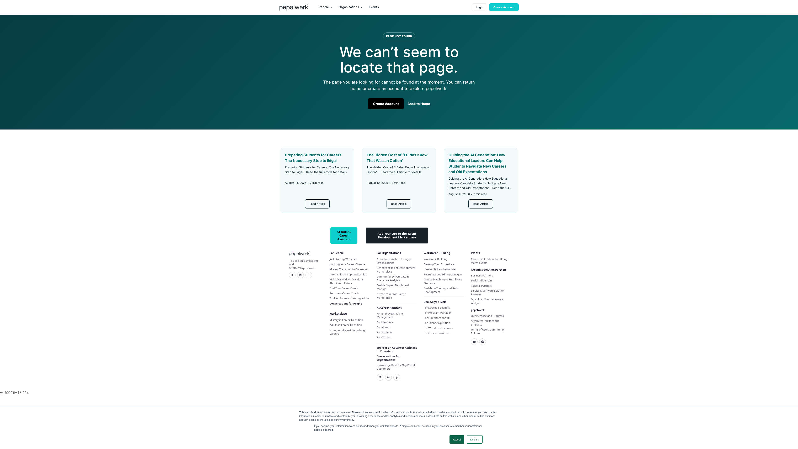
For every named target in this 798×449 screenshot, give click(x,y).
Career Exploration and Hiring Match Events (489, 261)
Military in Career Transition (346, 320)
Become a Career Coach (344, 293)
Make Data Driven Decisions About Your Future (346, 281)
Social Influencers (482, 280)
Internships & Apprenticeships (348, 274)
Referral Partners (481, 285)
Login (479, 7)
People (324, 7)
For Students (385, 332)
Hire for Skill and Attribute (440, 269)
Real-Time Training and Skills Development (441, 290)
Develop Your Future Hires (440, 264)
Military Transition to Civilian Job (349, 269)
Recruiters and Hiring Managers (443, 274)
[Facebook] (308, 275)
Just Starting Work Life (343, 259)
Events (374, 7)
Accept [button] (457, 439)
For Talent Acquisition (437, 323)
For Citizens (384, 337)
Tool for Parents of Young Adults (349, 298)
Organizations (349, 7)
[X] (292, 275)
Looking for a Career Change (347, 264)
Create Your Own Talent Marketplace (391, 296)
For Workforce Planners (438, 328)
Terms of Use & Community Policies (487, 331)
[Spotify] (482, 341)
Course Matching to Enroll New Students (443, 281)
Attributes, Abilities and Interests (485, 322)
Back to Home (419, 104)
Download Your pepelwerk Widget (487, 301)
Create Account (504, 7)
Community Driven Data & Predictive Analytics (393, 278)
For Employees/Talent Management (390, 315)
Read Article (317, 203)
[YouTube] (474, 341)
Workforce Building (435, 259)
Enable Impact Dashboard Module (393, 287)
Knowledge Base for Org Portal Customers (396, 367)
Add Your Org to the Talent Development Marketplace (397, 235)
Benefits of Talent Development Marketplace (396, 269)
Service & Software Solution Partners (488, 292)
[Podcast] (396, 377)
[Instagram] (300, 275)
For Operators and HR (437, 318)
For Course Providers (436, 333)
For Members (385, 322)
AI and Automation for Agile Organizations (394, 261)
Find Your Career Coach (344, 288)
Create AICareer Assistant (344, 235)
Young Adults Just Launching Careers (347, 332)
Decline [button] (474, 439)
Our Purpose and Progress (487, 316)
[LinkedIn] (388, 377)
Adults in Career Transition (346, 325)
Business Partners (482, 275)
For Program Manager (437, 313)
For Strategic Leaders (437, 308)
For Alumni (383, 327)
